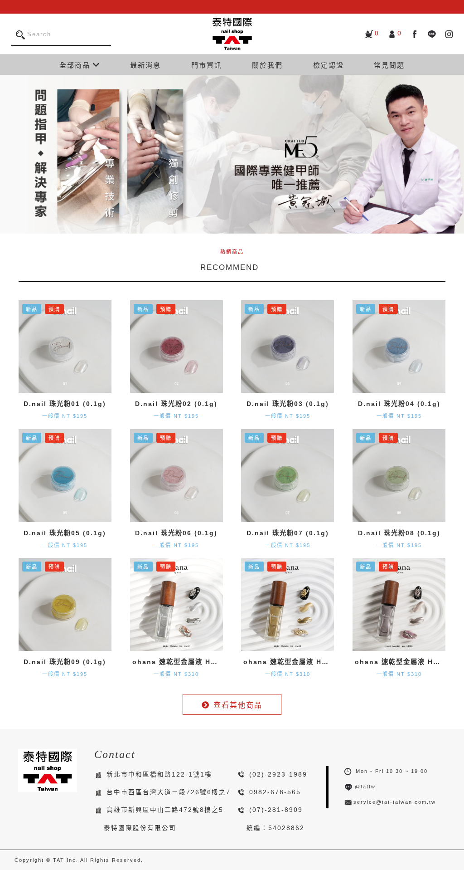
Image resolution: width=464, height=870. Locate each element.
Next (455, 154)
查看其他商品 (237, 705)
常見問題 (389, 65)
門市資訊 (206, 65)
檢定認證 (328, 65)
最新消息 (145, 65)
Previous (9, 154)
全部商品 (76, 65)
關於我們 (267, 65)
